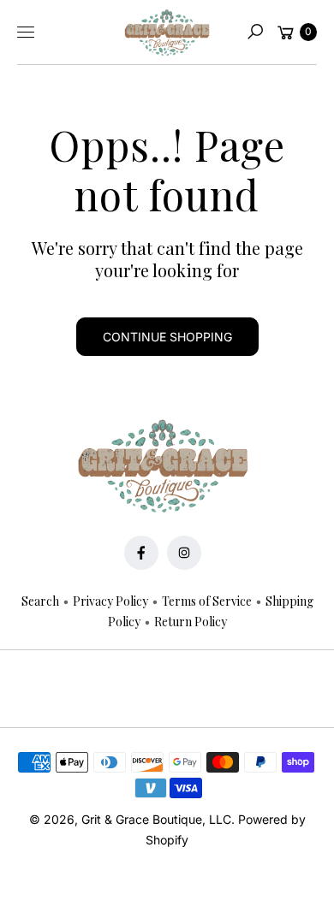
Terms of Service (207, 601)
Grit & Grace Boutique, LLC (156, 819)
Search (40, 601)
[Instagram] (184, 553)
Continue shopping (167, 336)
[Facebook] (141, 553)
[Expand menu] (26, 31)
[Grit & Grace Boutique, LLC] (167, 32)
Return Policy (190, 621)
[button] (255, 31)
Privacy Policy (110, 601)
